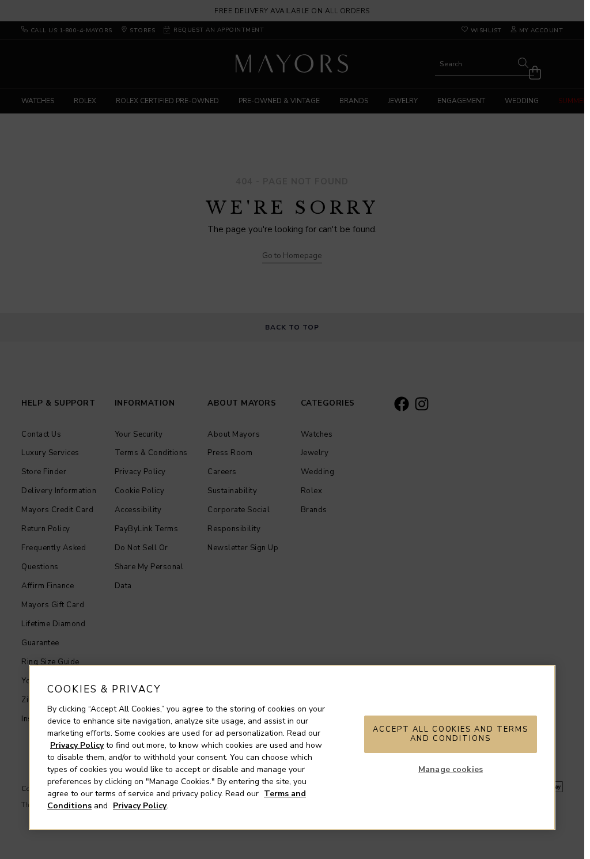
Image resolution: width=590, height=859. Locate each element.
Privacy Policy (77, 745)
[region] (292, 747)
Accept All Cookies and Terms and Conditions (450, 734)
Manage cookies (450, 769)
